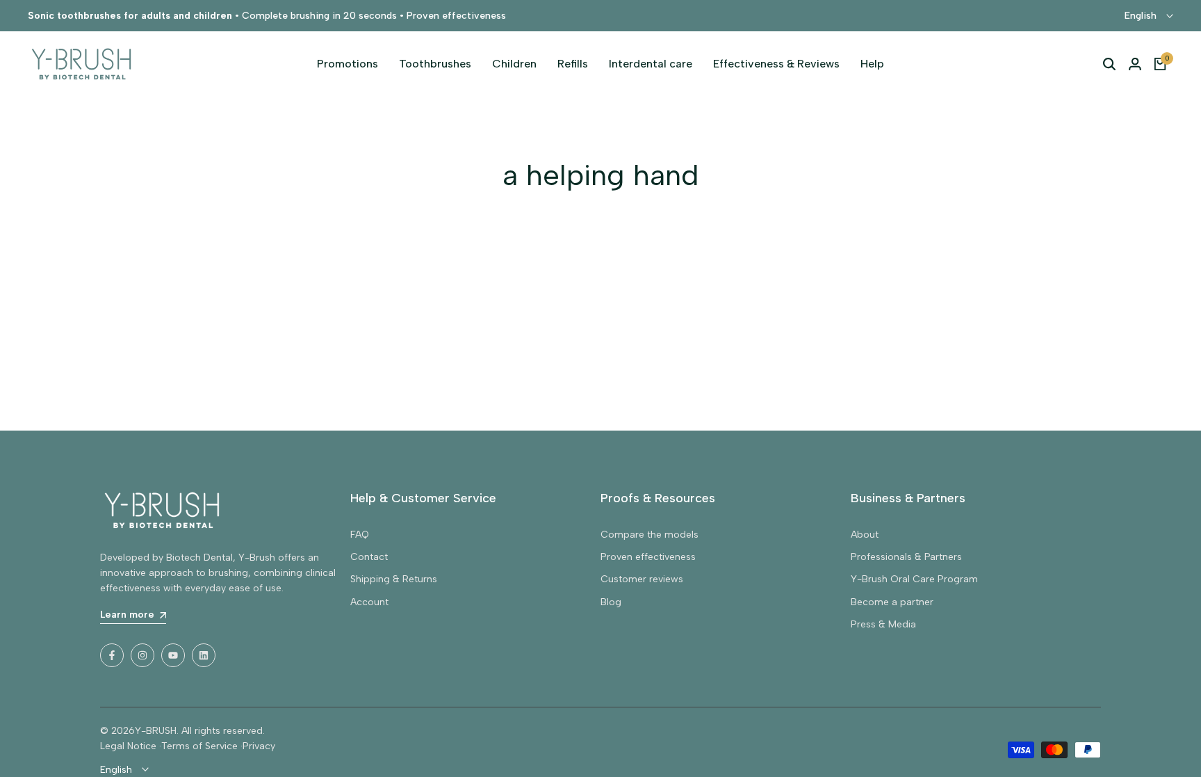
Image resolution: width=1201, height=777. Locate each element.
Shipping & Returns (393, 579)
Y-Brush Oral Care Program (914, 579)
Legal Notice (128, 746)
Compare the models (649, 534)
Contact (369, 557)
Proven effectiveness (648, 557)
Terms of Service (199, 746)
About (865, 534)
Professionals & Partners (906, 557)
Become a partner (892, 602)
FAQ (359, 534)
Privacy (259, 746)
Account (369, 602)
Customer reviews (641, 579)
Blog (610, 602)
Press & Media (883, 624)
